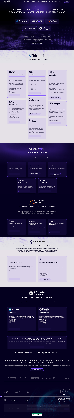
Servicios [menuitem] (28, 1)
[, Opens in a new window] (19, 352)
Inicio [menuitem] (24, 1)
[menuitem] (62, 1)
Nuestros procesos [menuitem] (44, 1)
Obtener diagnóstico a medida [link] (37, 43)
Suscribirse (66, 408)
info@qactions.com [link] (66, 394)
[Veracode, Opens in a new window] (28, 352)
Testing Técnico (13, 400)
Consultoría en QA (13, 398)
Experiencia (5, 401)
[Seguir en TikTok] (69, 401)
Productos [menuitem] (33, 1)
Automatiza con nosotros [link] (14, 231)
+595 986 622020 (29, 393)
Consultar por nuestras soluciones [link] (36, 346)
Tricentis (26, 398)
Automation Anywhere (28, 399)
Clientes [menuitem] (55, 1)
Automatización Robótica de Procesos (16, 401)
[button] (1, 396)
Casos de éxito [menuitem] (50, 1)
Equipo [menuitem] (38, 1)
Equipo (5, 400)
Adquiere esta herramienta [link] (14, 174)
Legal (4, 415)
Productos (5, 399)
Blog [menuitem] (59, 1)
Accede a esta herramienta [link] (14, 95)
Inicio (5, 398)
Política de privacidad (8, 415)
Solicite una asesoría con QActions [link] (36, 369)
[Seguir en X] (68, 401)
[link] (67, 2)
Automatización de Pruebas (15, 399)
